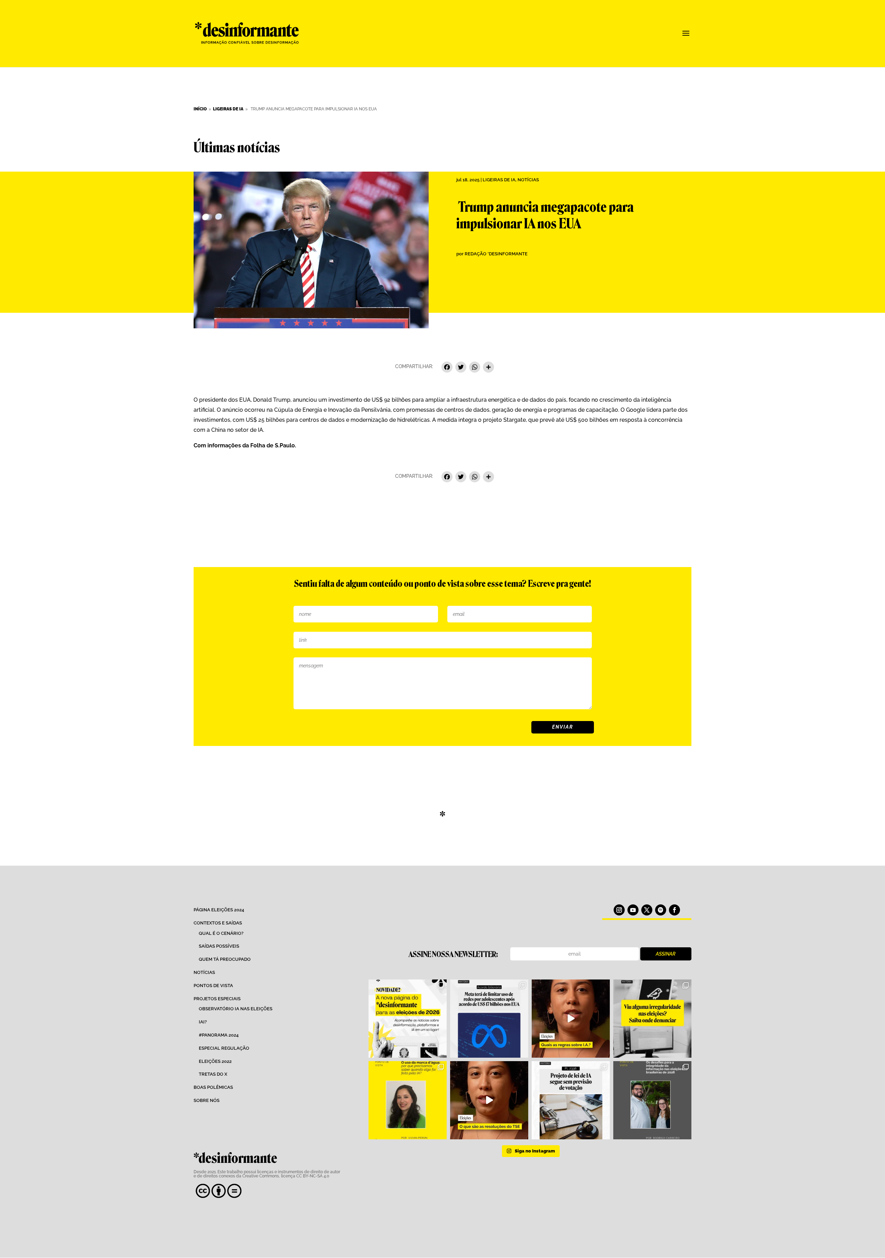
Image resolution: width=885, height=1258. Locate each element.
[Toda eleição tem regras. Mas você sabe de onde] (489, 1100)
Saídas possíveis (219, 946)
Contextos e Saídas (218, 923)
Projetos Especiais (217, 998)
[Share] (488, 368)
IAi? (203, 1021)
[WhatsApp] (475, 368)
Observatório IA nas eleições (235, 1008)
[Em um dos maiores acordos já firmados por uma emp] (489, 1018)
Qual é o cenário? (221, 933)
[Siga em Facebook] (674, 909)
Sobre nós (207, 1100)
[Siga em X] (646, 909)
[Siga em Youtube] (633, 909)
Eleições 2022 (215, 1061)
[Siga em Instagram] (619, 909)
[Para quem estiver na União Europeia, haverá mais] (408, 1100)
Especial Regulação (224, 1048)
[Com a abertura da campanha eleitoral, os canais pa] (652, 1018)
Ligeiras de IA (499, 179)
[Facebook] (447, 368)
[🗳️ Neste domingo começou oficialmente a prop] (652, 1100)
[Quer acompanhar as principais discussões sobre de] (408, 1018)
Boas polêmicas (213, 1087)
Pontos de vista (213, 985)
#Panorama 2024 (219, 1035)
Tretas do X (213, 1074)
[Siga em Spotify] (660, 909)
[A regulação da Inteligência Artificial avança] (571, 1100)
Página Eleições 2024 (219, 909)
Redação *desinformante (496, 253)
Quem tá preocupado (225, 959)
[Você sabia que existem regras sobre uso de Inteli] (571, 1018)
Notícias (528, 179)
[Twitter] (461, 368)
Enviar (562, 727)
